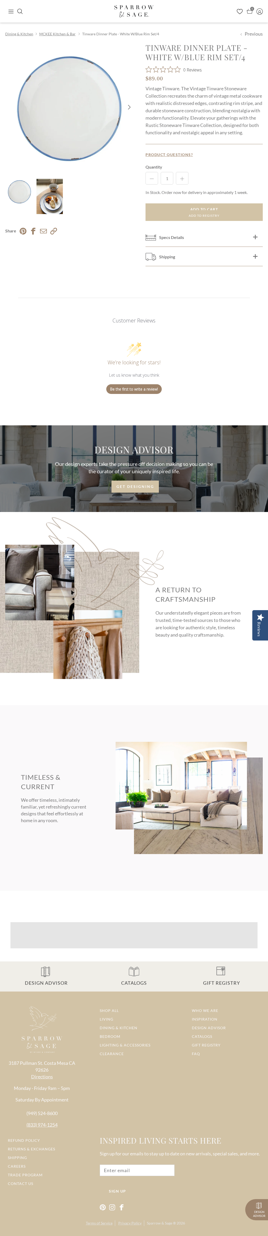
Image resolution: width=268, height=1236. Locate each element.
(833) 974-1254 (42, 1125)
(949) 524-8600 (42, 1113)
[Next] (129, 107)
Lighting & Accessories (125, 1045)
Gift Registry (206, 1045)
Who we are (205, 1010)
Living (106, 1019)
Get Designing (135, 486)
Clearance (112, 1053)
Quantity (154, 166)
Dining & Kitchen (19, 34)
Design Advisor (209, 1028)
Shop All (109, 1010)
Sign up (117, 1191)
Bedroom (110, 1036)
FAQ (196, 1053)
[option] (69, 107)
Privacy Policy (130, 1223)
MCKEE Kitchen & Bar (57, 34)
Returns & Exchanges (31, 1149)
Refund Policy (24, 1140)
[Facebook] (122, 1207)
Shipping (17, 1157)
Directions (42, 1076)
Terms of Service (99, 1223)
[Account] (259, 11)
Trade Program (25, 1175)
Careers (17, 1166)
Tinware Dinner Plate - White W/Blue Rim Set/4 (120, 34)
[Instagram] (112, 1207)
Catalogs (202, 1036)
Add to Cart (204, 209)
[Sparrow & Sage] (134, 11)
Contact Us (20, 1183)
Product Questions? (169, 154)
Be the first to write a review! (134, 389)
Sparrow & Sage (159, 1223)
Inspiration (204, 1019)
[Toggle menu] (11, 11)
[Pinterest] (103, 1207)
